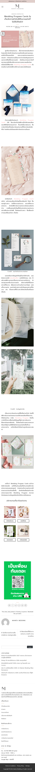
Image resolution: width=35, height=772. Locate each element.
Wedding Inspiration (17, 14)
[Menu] (2, 7)
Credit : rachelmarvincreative (17, 271)
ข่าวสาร (3, 709)
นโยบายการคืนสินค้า (6, 716)
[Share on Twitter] (15, 605)
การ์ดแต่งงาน (5, 729)
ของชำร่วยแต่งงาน (6, 732)
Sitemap (27, 766)
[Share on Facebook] (12, 605)
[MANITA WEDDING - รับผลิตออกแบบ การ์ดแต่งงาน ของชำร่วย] (18, 6)
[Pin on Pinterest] (22, 605)
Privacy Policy (20, 766)
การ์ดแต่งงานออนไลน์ (7, 738)
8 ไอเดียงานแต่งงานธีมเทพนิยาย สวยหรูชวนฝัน (8, 634)
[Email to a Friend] (19, 605)
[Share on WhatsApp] (9, 605)
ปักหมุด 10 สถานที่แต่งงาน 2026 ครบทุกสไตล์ (13, 660)
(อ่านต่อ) (20, 697)
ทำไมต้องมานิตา (5, 706)
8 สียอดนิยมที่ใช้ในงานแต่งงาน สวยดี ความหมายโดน (27, 633)
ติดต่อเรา (3, 719)
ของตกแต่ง (4, 735)
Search (29, 647)
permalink (18, 613)
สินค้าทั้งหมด (4, 741)
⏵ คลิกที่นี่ (11, 759)
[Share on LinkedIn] (25, 605)
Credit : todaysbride (17, 409)
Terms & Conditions (10, 766)
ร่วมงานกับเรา (5, 712)
